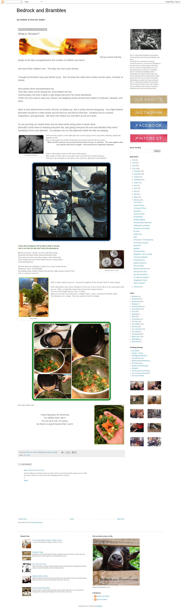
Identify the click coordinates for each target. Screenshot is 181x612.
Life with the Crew (138, 358)
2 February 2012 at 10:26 (35, 470)
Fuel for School (139, 266)
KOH (135, 237)
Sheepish (135, 368)
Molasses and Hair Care (142, 268)
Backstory (135, 296)
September (138, 180)
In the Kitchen (136, 309)
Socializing (137, 211)
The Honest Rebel (138, 376)
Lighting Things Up (140, 263)
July (135, 185)
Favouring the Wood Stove (41, 588)
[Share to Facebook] (73, 452)
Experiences (136, 301)
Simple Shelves (139, 205)
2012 (134, 169)
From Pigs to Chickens (141, 243)
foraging (134, 304)
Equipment (135, 299)
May (135, 191)
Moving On (137, 245)
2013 (134, 166)
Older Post (120, 519)
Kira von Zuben (102, 599)
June (136, 188)
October (137, 177)
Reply (26, 480)
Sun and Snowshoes (141, 274)
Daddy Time (138, 234)
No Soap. (137, 231)
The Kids (135, 326)
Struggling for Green (140, 280)
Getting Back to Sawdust (142, 225)
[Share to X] (71, 452)
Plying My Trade (37, 552)
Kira (133, 311)
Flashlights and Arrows (139, 356)
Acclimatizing (138, 217)
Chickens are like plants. (142, 228)
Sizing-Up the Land (140, 271)
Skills (133, 316)
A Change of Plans (140, 208)
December (137, 171)
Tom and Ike (138, 202)
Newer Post (22, 519)
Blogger (99, 606)
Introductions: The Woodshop (143, 240)
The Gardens (136, 324)
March (136, 197)
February (137, 200)
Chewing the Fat (139, 260)
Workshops (135, 342)
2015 (134, 160)
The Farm (135, 321)
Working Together (139, 220)
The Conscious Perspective (141, 373)
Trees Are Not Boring (141, 257)
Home (72, 519)
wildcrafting (135, 339)
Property (134, 314)
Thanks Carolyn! (139, 214)
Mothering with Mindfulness (141, 361)
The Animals (136, 319)
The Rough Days (139, 251)
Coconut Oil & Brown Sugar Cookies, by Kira (47, 540)
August (136, 183)
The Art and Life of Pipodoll (141, 371)
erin (25, 470)
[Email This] (66, 452)
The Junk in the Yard (39, 564)
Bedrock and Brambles (41, 10)
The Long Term (137, 329)
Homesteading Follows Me (142, 222)
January (137, 287)
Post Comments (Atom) (35, 522)
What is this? (136, 336)
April (135, 194)
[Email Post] (62, 452)
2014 (134, 163)
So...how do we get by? (141, 277)
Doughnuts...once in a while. (143, 254)
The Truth (27, 455)
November (137, 174)
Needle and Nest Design (140, 366)
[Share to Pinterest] (75, 452)
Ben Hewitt (135, 351)
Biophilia (137, 248)
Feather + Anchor (137, 353)
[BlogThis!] (68, 452)
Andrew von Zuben (103, 596)
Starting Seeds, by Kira (40, 576)
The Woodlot (136, 334)
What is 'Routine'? (140, 283)
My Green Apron (137, 363)
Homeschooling (137, 306)
